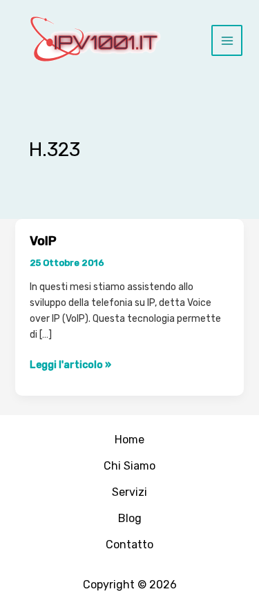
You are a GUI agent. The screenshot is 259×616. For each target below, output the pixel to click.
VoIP (43, 241)
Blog (130, 518)
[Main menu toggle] (226, 40)
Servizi (129, 492)
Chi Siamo (129, 465)
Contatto (129, 544)
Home (129, 439)
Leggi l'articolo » (70, 364)
